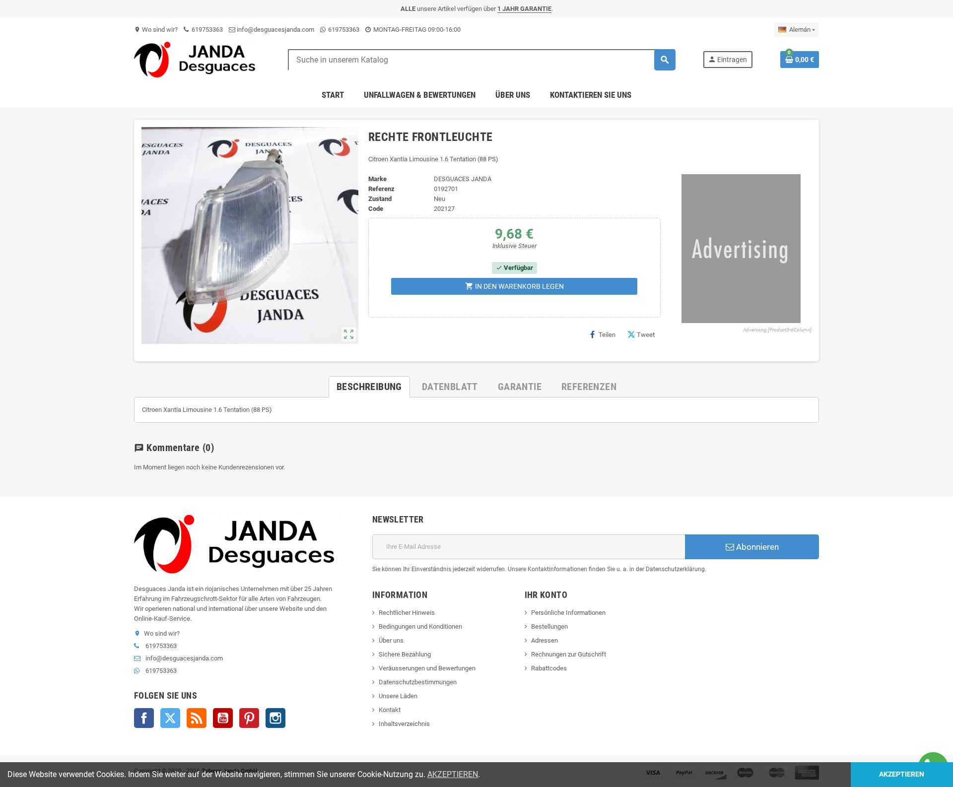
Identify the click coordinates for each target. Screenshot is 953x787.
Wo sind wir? (156, 29)
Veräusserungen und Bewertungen (427, 668)
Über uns (391, 640)
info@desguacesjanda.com (274, 29)
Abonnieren (756, 547)
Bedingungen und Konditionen (420, 626)
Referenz (381, 189)
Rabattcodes (549, 668)
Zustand (380, 198)
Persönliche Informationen (568, 612)
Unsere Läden (398, 696)
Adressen (544, 640)
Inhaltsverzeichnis (404, 723)
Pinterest (249, 718)
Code (375, 208)
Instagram (275, 718)
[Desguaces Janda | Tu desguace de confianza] (197, 59)
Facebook (144, 718)
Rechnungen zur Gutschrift (568, 654)
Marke (377, 179)
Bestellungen (549, 626)
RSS (196, 718)
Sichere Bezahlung (405, 654)
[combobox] (481, 59)
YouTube (223, 718)
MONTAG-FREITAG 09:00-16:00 (416, 29)
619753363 (206, 29)
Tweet (646, 334)
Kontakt (390, 710)
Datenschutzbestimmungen (418, 682)
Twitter (170, 718)
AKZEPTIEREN (452, 774)
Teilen (607, 334)
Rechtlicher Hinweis (407, 612)
